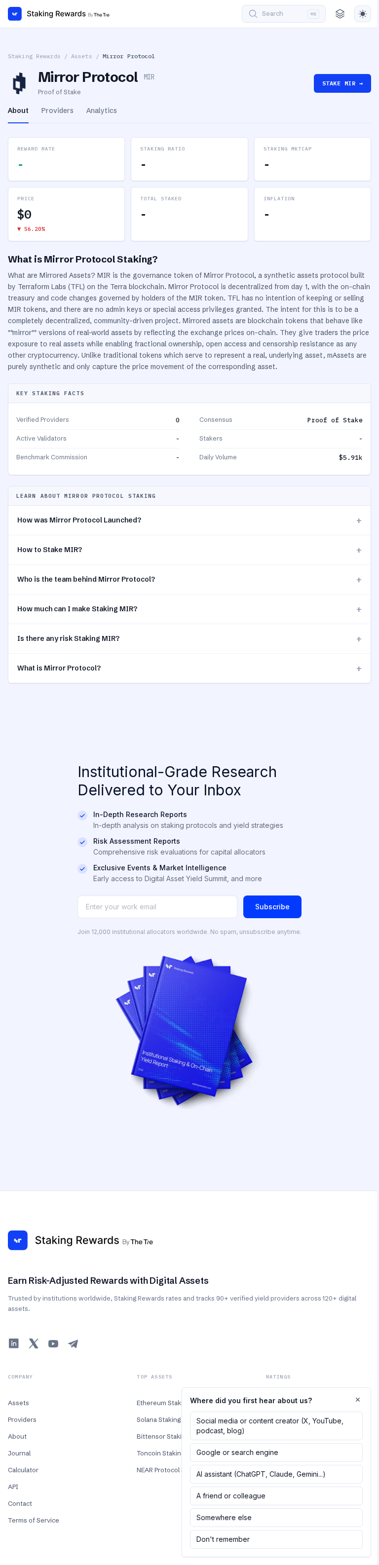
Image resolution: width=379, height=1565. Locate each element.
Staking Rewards (34, 56)
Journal (19, 1453)
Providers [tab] (57, 110)
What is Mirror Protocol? (189, 668)
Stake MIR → (342, 83)
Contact (20, 1503)
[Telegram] (73, 1343)
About (17, 1436)
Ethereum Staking (163, 1403)
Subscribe (272, 906)
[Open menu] (340, 13)
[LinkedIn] (14, 1343)
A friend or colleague (230, 1495)
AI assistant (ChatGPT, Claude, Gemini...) (261, 1474)
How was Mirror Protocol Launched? (189, 520)
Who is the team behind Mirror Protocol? (189, 579)
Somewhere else (224, 1517)
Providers (22, 1419)
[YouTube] (53, 1343)
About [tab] (18, 110)
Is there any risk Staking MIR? (189, 638)
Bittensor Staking (163, 1436)
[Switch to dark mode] (362, 13)
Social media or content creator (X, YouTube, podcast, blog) (269, 1425)
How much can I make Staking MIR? (189, 609)
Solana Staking (159, 1419)
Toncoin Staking (161, 1453)
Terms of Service (33, 1520)
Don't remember (223, 1539)
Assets (81, 56)
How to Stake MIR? (189, 550)
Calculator (23, 1470)
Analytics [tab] (101, 110)
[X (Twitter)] (33, 1343)
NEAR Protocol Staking (170, 1470)
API (13, 1486)
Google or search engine (237, 1452)
